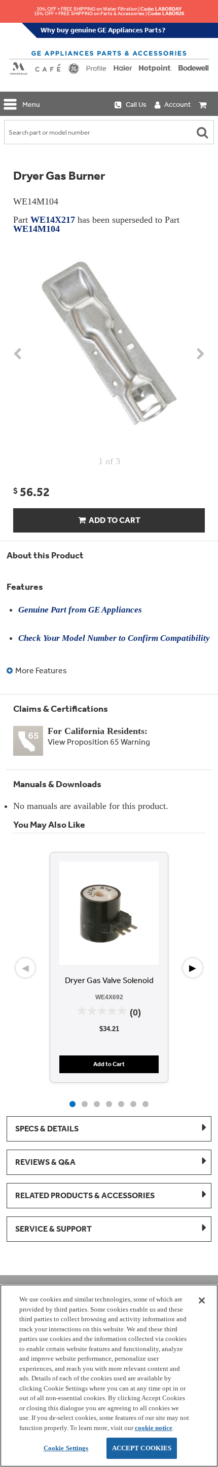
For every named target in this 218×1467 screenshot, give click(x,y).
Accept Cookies (142, 1448)
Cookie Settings (66, 1448)
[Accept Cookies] (202, 1300)
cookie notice (153, 1428)
